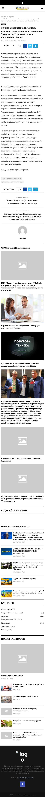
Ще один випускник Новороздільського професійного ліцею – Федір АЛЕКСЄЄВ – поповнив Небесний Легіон (22, 217)
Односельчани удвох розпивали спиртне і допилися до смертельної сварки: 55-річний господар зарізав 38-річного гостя (22, 498)
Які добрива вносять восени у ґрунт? (27, 721)
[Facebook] (22, 784)
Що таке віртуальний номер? (12, 675)
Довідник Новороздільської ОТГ (12, 613)
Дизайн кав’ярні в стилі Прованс (25, 696)
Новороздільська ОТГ (8, 620)
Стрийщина (5, 626)
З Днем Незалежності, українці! (25, 579)
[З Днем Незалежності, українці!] (6, 581)
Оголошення (5, 623)
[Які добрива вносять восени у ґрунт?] (6, 723)
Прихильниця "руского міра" (12, 182)
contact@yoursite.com (26, 777)
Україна (3, 24)
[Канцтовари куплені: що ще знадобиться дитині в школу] (6, 687)
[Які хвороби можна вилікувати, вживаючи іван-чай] (6, 711)
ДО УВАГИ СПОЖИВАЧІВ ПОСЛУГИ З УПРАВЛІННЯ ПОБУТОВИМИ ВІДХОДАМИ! (28, 551)
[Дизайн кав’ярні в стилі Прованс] (6, 699)
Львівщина (5, 616)
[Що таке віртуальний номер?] (22, 658)
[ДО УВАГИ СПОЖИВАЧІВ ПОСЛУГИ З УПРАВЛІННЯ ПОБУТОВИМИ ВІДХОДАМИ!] (6, 551)
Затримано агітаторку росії (11, 178)
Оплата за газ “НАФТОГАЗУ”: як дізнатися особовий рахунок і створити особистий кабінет (27, 735)
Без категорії (5, 609)
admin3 (6, 40)
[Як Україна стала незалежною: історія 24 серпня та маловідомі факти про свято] (6, 593)
